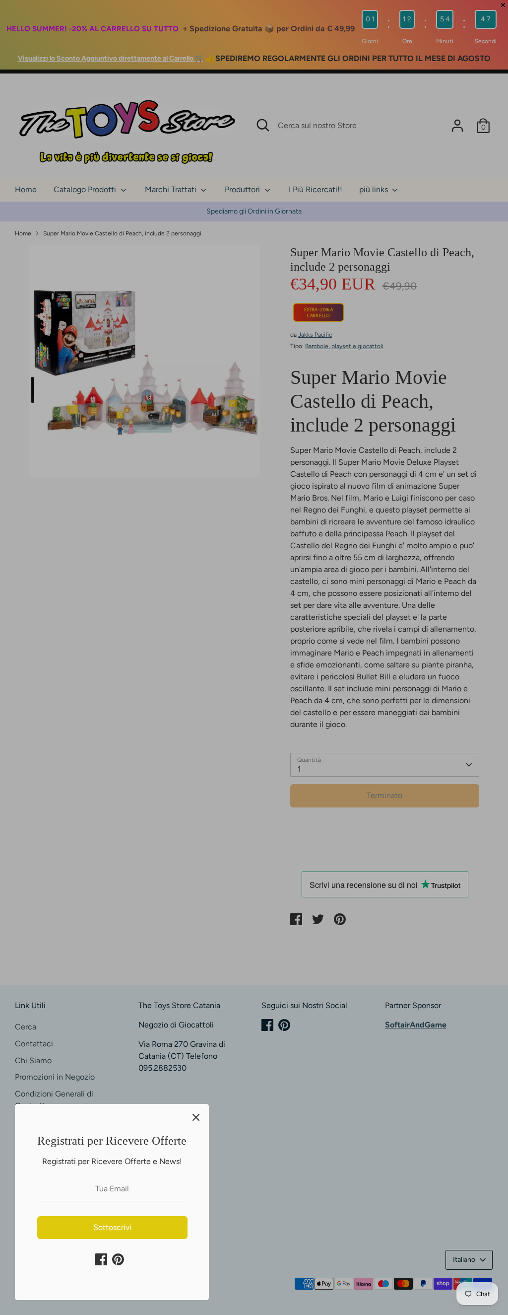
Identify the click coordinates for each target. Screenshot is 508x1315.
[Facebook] (101, 1259)
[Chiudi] (196, 1117)
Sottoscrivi (112, 1227)
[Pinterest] (118, 1259)
